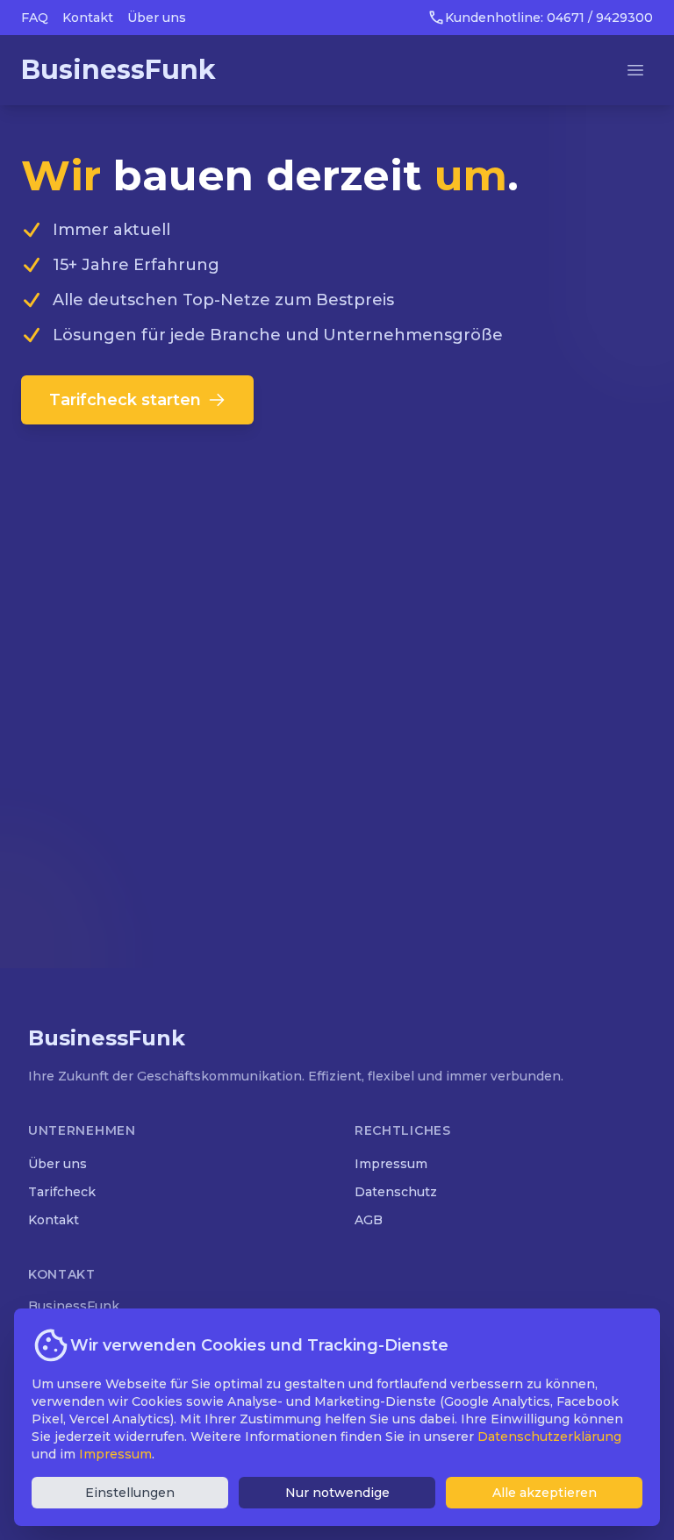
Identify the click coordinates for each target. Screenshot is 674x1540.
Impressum (391, 1164)
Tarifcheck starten (125, 400)
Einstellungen (130, 1493)
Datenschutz (396, 1192)
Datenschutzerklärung (549, 1436)
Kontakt (87, 17)
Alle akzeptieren (544, 1493)
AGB (369, 1220)
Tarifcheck (62, 1192)
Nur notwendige (337, 1493)
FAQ (34, 17)
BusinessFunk (118, 69)
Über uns (156, 17)
